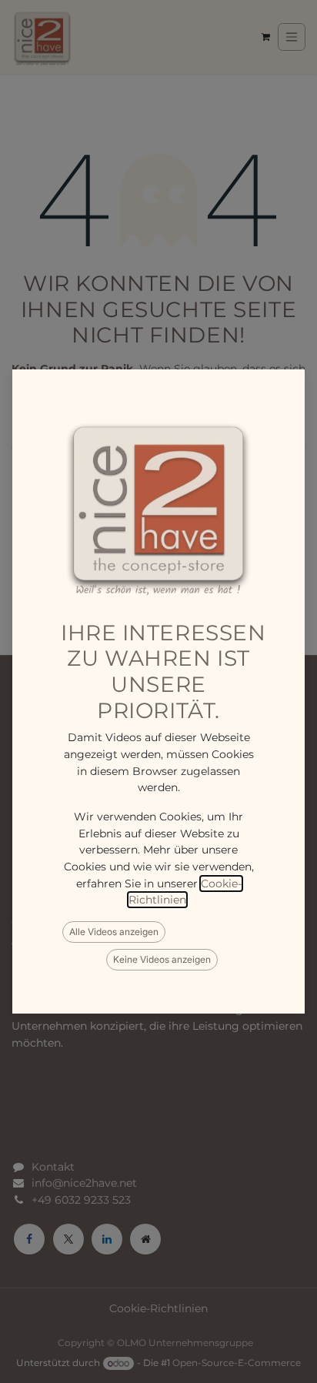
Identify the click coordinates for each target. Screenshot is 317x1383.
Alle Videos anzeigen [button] (113, 931)
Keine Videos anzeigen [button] (162, 959)
